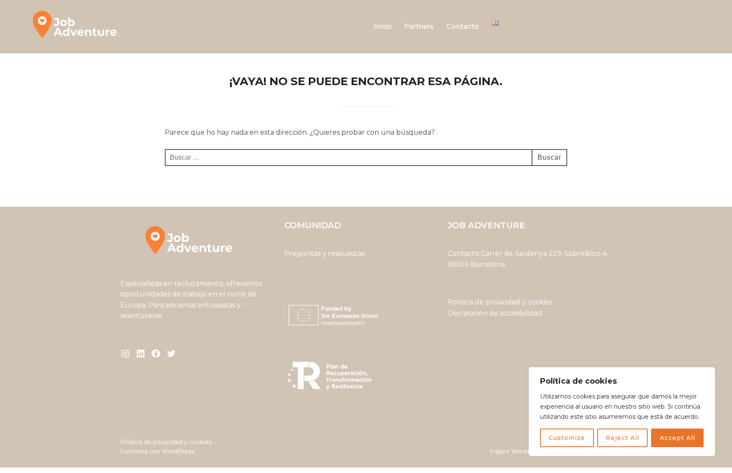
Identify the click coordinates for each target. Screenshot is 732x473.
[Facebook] (156, 354)
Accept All (677, 438)
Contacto (462, 26)
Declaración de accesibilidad (495, 313)
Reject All (622, 438)
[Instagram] (125, 354)
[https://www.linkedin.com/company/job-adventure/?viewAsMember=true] (141, 354)
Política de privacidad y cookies (501, 302)
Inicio (382, 26)
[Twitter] (171, 354)
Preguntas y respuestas (324, 253)
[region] (622, 411)
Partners (419, 26)
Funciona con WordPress (157, 451)
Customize (567, 438)
